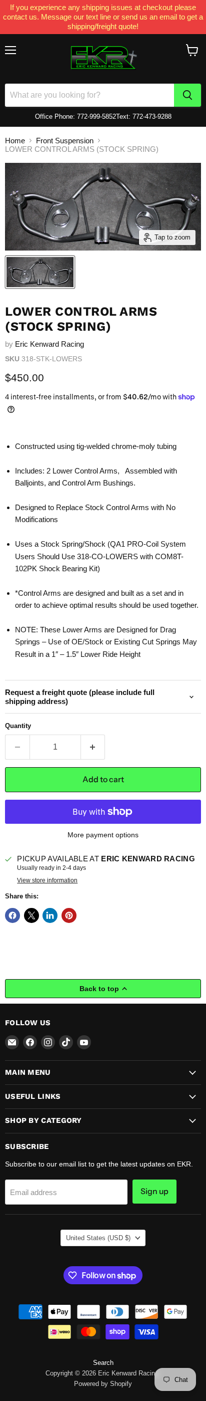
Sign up (154, 1191)
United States (98, 1238)
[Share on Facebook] (12, 915)
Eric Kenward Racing (49, 344)
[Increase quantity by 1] (93, 747)
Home (15, 140)
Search (103, 1362)
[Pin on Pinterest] (69, 915)
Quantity (18, 726)
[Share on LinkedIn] (50, 915)
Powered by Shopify (103, 1383)
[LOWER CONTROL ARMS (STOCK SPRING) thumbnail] (40, 272)
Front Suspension (65, 140)
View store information (47, 880)
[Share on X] (31, 915)
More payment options (103, 835)
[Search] (187, 95)
